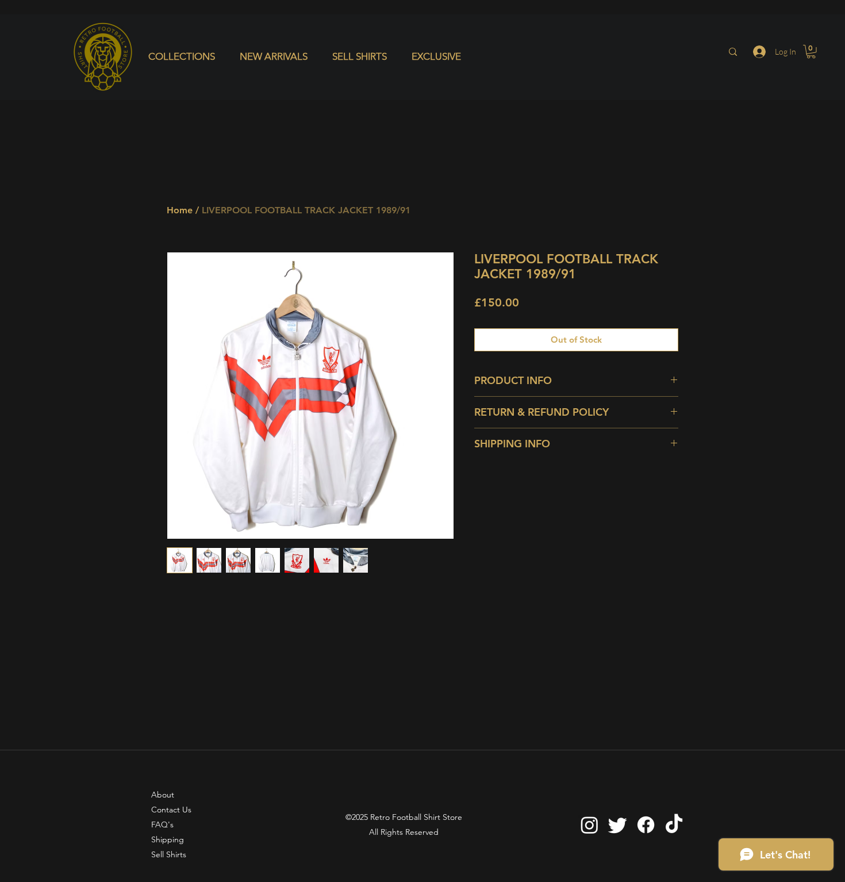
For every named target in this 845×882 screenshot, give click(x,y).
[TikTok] (674, 825)
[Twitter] (617, 825)
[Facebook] (646, 825)
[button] (185, 56)
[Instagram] (589, 825)
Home (180, 210)
